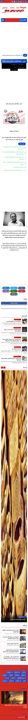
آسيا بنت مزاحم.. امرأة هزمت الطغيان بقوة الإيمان (10, 631)
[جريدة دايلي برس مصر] (14, 9)
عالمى (13, 678)
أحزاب (24, 672)
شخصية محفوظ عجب (16, 349)
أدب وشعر (9, 672)
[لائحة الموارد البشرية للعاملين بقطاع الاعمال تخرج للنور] (24, 358)
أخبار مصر (17, 672)
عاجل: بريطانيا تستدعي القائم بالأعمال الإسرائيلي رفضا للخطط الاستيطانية (13, 153)
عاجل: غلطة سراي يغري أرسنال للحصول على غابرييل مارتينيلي (13, 163)
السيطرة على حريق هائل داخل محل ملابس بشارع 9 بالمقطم (11, 638)
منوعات (4, 681)
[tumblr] (17, 2)
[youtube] (12, 2)
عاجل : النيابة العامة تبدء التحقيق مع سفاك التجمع (14, 170)
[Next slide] (2, 368)
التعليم (23, 675)
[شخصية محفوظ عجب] (24, 348)
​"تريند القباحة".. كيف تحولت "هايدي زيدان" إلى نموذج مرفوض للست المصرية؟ (11, 340)
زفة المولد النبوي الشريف (7, 55)
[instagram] (21, 2)
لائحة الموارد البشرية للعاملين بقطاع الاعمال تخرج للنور (11, 359)
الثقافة (16, 675)
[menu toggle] (26, 2)
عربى (7, 678)
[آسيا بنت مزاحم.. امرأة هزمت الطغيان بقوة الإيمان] (23, 631)
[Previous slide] (4, 368)
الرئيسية (22, 20)
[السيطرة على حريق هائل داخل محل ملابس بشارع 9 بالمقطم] (23, 638)
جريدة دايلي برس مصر (22, 709)
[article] (14, 496)
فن (24, 681)
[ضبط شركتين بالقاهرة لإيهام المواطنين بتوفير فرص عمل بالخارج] (23, 651)
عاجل (15, 67)
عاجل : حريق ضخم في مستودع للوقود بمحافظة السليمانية (14, 158)
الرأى (11, 675)
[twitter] (14, 2)
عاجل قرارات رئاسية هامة (19, 167)
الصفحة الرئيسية (21, 67)
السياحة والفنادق (21, 678)
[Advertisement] (14, 39)
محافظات (18, 681)
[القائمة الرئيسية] (3, 20)
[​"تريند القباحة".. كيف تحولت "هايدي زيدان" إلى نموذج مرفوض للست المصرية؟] (24, 339)
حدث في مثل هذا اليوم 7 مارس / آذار (15, 619)
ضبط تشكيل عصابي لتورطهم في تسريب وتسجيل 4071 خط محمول (11, 657)
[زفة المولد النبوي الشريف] (23, 645)
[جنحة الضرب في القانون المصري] (24, 321)
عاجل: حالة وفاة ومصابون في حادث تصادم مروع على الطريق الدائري (13, 148)
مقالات (11, 681)
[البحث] (2, 2)
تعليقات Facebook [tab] (14, 303)
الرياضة (4, 675)
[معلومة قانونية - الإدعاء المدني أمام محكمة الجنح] (24, 329)
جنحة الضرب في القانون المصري (14, 321)
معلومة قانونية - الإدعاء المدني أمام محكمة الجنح (12, 330)
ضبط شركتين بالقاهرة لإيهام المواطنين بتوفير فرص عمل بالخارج (11, 651)
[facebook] (23, 2)
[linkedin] (19, 2)
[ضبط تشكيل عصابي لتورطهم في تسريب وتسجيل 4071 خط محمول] (23, 658)
